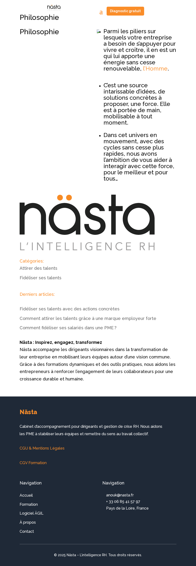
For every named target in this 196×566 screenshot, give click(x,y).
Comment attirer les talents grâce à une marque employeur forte (88, 318)
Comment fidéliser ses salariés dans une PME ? (68, 327)
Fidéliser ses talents (40, 277)
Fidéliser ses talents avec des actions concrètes (70, 308)
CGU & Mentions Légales (42, 448)
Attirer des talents (38, 268)
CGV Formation (33, 463)
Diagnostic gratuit (125, 11)
